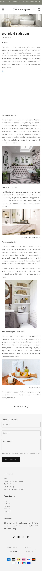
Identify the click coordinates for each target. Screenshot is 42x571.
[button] (2, 9)
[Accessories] (21, 222)
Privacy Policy (9, 487)
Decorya (23, 566)
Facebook (15, 392)
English (28, 551)
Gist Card (7, 511)
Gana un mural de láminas (13, 481)
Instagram (30, 392)
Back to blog (22, 406)
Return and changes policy (13, 489)
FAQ (5, 478)
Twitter (22, 392)
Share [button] (6, 43)
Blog (5, 501)
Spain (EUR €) (13, 551)
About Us (7, 503)
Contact (7, 509)
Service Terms (9, 484)
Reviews (7, 506)
